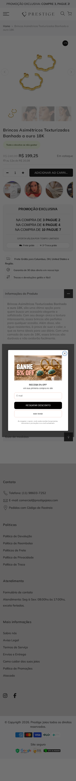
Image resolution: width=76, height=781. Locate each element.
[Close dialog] (64, 353)
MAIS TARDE (38, 414)
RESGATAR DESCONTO (38, 405)
